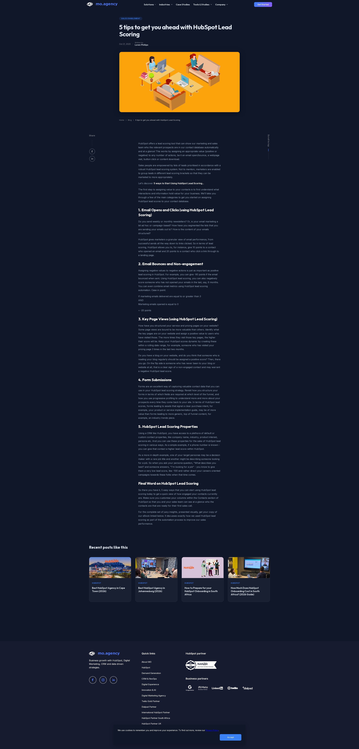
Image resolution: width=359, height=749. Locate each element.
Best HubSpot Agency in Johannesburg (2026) (151, 589)
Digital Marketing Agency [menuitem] (154, 695)
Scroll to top (268, 140)
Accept (230, 737)
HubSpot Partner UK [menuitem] (151, 723)
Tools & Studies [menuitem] (201, 4)
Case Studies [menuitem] (183, 4)
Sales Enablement (130, 18)
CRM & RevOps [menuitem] (149, 678)
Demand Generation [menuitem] (151, 673)
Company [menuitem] (220, 4)
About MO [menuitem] (146, 662)
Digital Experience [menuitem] (150, 684)
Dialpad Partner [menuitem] (149, 706)
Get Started (263, 4)
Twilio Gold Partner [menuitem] (151, 701)
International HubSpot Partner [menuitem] (156, 712)
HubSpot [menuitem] (146, 667)
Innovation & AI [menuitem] (149, 690)
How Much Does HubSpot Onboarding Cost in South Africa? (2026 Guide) (245, 591)
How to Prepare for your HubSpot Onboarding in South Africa (201, 591)
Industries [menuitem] (164, 4)
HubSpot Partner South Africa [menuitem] (156, 718)
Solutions (149, 4)
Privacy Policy (212, 730)
